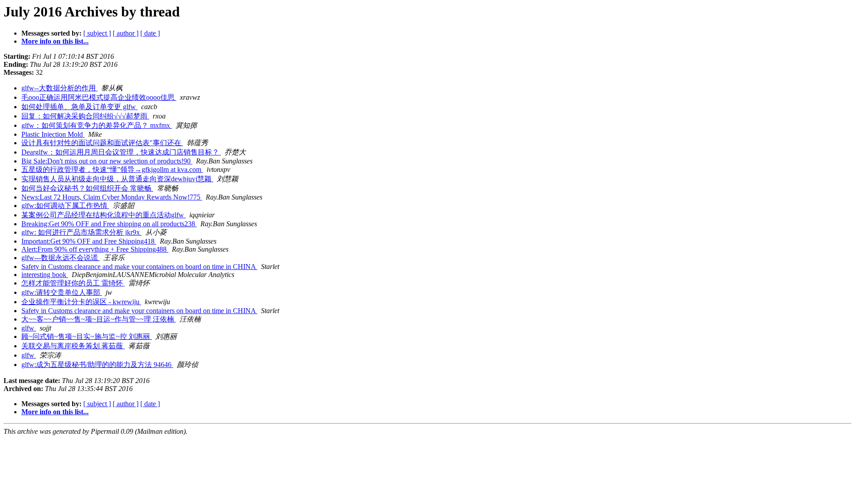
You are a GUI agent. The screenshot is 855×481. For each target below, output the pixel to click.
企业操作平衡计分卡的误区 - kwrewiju (81, 302)
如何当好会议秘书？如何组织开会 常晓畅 (87, 188)
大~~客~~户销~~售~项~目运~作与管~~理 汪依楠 (98, 319)
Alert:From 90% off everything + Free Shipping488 (94, 249)
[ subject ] (97, 33)
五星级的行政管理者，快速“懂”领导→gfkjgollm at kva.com (112, 169)
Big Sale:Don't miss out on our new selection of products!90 (106, 161)
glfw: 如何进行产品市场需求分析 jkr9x (81, 232)
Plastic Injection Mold (53, 134)
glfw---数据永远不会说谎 (60, 257)
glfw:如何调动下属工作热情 (65, 205)
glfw (28, 328)
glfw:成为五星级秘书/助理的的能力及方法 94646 (97, 364)
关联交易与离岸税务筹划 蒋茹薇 (73, 346)
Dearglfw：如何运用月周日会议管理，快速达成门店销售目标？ (121, 152)
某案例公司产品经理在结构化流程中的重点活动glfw (103, 215)
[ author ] (125, 33)
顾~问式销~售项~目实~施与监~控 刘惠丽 (86, 336)
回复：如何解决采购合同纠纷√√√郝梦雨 (85, 116)
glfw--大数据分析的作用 (59, 88)
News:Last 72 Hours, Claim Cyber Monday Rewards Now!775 (111, 197)
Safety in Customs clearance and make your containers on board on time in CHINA (139, 266)
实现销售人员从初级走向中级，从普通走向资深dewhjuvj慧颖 (117, 179)
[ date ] (150, 33)
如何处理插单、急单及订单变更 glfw (79, 106)
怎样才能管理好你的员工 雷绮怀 (73, 283)
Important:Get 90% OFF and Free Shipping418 (88, 241)
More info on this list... (55, 41)
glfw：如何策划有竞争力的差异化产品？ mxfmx (96, 125)
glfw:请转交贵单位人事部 (61, 292)
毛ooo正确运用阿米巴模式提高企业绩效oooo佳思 (98, 97)
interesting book (44, 274)
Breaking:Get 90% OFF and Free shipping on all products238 (109, 224)
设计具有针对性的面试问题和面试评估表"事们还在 (102, 143)
